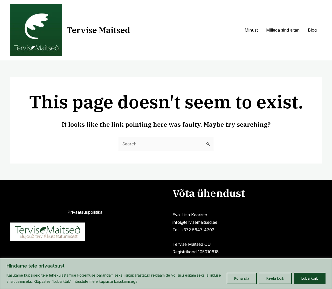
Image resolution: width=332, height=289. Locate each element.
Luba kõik (309, 278)
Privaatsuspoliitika (84, 212)
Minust (251, 30)
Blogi (312, 30)
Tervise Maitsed (98, 30)
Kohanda (241, 278)
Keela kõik (275, 278)
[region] (166, 273)
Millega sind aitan (283, 30)
